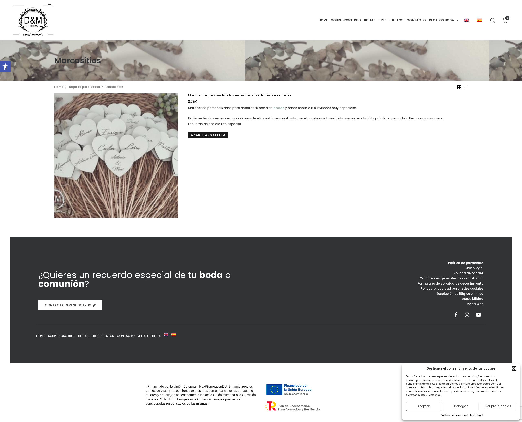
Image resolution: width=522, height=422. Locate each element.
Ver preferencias (498, 406)
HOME (323, 20)
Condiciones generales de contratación (451, 278)
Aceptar (423, 406)
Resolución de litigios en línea (459, 293)
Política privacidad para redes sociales (452, 288)
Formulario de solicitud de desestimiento (450, 283)
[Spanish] (479, 20)
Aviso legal (476, 415)
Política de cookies (468, 273)
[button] (5, 66)
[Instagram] (467, 314)
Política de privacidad (454, 415)
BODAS (369, 20)
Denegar (461, 406)
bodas (278, 108)
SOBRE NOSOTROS (346, 20)
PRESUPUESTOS (391, 20)
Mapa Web (475, 303)
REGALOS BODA (441, 20)
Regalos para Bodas (84, 87)
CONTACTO (416, 20)
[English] (466, 20)
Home (58, 87)
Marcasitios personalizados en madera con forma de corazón (239, 95)
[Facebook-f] (456, 314)
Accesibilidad (472, 298)
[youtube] (478, 314)
